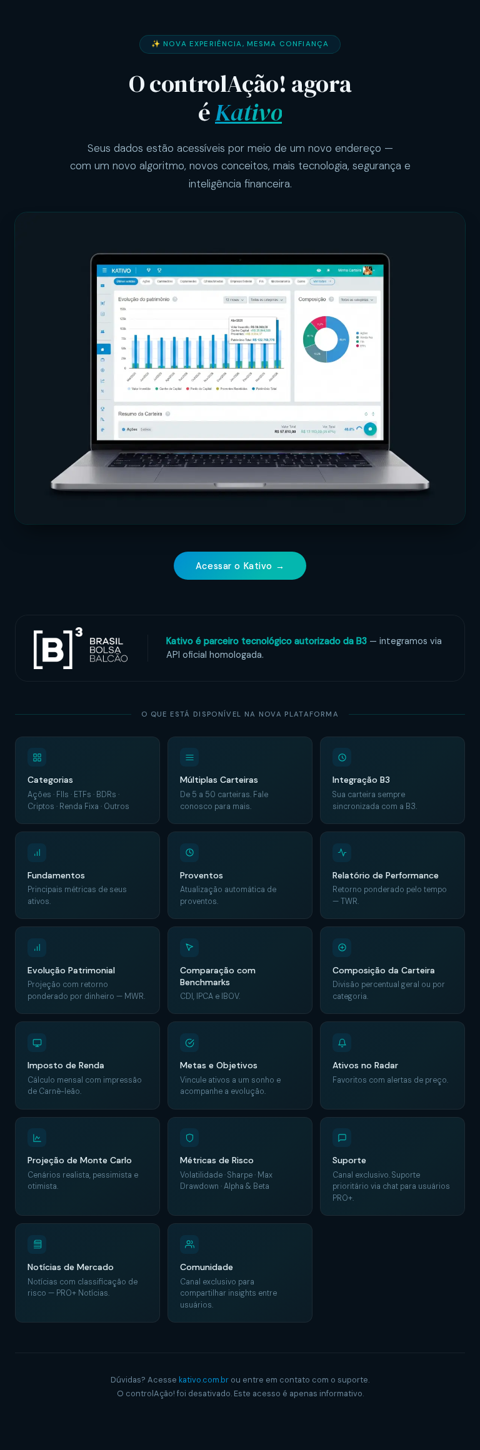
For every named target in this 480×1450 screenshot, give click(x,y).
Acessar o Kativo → (240, 566)
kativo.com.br (204, 1379)
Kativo (248, 112)
